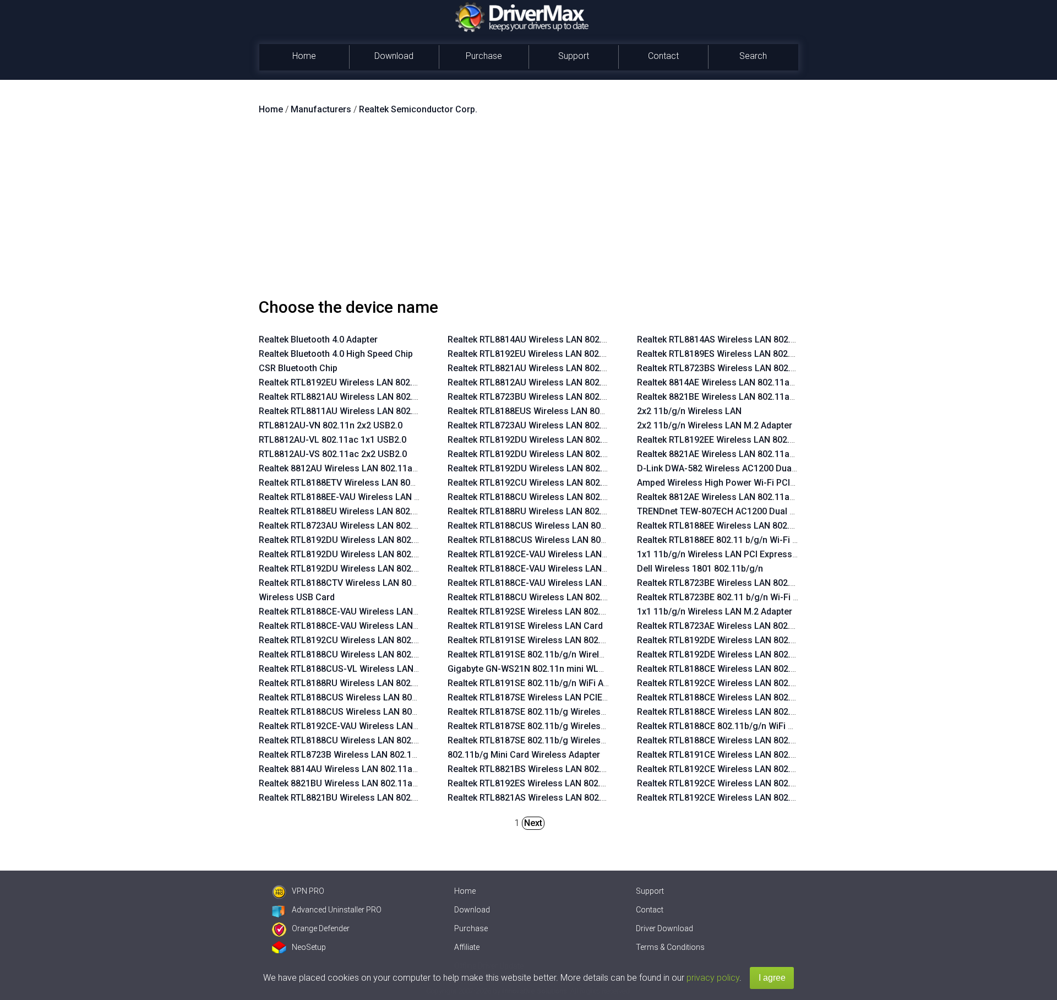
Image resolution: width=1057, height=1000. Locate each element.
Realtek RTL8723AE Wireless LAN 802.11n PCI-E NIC (741, 626)
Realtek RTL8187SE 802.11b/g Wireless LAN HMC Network (565, 726)
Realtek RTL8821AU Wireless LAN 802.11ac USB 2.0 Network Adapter (397, 397)
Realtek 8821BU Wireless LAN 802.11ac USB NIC (356, 783)
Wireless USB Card (297, 597)
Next (533, 823)
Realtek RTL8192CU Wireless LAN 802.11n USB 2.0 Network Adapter (395, 640)
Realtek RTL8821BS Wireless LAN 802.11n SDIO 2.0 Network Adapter (585, 769)
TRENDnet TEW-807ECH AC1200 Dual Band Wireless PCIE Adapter (769, 511)
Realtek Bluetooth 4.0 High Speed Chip (336, 354)
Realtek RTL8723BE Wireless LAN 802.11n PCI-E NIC (741, 583)
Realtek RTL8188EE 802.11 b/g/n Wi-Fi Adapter (730, 540)
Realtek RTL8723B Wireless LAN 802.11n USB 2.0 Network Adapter (392, 754)
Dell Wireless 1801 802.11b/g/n (700, 568)
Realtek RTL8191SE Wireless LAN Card (525, 626)
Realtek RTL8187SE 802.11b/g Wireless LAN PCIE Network (564, 740)
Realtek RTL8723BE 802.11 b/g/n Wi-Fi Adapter (730, 597)
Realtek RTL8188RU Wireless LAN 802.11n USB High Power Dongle (393, 683)
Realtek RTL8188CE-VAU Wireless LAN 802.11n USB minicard (381, 626)
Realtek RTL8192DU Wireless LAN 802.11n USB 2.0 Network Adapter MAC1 (408, 540)
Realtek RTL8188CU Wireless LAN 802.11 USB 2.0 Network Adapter (392, 740)
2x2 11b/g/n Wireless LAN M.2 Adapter (714, 425)
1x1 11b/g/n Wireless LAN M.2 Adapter (714, 611)
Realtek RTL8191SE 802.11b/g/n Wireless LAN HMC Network (569, 654)
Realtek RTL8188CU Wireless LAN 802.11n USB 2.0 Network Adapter (395, 654)
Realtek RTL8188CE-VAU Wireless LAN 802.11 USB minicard (379, 611)
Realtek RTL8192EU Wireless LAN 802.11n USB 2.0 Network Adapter (394, 382)
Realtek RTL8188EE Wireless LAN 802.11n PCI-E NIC (741, 525)
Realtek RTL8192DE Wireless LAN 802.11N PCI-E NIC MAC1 (755, 640)
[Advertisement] (528, 211)
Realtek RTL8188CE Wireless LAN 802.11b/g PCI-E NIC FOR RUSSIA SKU (781, 740)
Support (573, 56)
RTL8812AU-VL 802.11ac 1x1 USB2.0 (332, 439)
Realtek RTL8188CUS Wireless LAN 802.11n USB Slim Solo (376, 711)
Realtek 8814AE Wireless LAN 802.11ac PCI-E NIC (736, 382)
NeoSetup (309, 947)
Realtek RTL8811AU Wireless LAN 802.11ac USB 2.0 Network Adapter (397, 411)
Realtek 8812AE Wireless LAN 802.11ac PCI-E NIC (736, 497)
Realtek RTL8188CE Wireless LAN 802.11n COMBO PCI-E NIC (758, 711)
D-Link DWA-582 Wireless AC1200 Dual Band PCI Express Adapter (769, 468)
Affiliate (467, 947)
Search (753, 56)
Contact (663, 56)
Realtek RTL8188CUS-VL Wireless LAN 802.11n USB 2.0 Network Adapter (405, 669)
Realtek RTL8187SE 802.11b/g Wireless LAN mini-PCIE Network (574, 711)
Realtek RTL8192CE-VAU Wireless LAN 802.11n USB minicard (381, 726)
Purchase (484, 56)
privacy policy (712, 977)
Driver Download (664, 928)
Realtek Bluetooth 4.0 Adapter (318, 339)
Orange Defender (321, 928)
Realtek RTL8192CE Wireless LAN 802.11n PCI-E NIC (741, 683)
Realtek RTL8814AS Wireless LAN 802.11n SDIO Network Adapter (767, 339)
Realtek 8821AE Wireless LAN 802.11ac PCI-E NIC (736, 454)
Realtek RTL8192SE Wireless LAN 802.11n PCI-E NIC (552, 611)
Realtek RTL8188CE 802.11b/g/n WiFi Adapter (728, 726)
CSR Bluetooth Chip (298, 368)
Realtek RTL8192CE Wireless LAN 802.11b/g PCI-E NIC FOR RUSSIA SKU (781, 797)
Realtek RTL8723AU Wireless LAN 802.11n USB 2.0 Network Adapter (395, 525)
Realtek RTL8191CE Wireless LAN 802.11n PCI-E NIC (741, 754)
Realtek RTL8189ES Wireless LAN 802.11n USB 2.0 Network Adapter (772, 354)
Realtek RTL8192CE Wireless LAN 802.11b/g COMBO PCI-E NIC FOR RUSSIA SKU (798, 769)
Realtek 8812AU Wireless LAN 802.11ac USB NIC (356, 468)
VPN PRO (308, 891)
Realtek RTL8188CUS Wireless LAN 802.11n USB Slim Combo (382, 697)
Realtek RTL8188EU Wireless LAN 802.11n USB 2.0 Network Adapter (394, 511)
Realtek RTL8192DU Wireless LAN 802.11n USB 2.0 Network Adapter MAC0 (408, 554)
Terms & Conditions (670, 947)
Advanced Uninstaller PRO (337, 910)
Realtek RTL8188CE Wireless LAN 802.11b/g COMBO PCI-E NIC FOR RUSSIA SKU (798, 697)
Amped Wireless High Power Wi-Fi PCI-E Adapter (734, 482)
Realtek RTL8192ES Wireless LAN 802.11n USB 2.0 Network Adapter (583, 783)
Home (304, 56)
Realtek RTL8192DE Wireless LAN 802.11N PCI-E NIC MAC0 (755, 654)
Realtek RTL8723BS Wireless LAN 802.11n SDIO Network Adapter (767, 368)
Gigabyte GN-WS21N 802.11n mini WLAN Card (539, 669)
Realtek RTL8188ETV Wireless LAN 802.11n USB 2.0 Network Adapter (397, 482)
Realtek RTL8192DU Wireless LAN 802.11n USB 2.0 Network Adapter (395, 568)
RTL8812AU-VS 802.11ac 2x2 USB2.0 (333, 454)
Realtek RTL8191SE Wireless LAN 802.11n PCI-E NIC (552, 640)
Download (393, 56)
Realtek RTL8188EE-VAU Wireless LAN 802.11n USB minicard (381, 497)
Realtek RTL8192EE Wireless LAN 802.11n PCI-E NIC (741, 439)
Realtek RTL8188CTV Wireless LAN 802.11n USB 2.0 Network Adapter (397, 583)
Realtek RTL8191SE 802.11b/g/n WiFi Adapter (538, 683)
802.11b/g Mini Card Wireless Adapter (524, 754)
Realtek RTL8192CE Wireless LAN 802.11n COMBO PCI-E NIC (758, 783)
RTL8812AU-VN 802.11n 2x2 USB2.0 (330, 425)
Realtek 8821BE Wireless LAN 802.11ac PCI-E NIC (736, 397)
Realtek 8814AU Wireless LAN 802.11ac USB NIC (356, 769)
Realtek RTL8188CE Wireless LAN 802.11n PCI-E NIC (741, 669)
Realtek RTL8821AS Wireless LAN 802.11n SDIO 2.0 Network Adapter (585, 797)
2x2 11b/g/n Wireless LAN (689, 411)
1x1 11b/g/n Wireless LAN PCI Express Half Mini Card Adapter (761, 554)
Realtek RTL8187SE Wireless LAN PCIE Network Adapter (560, 697)
